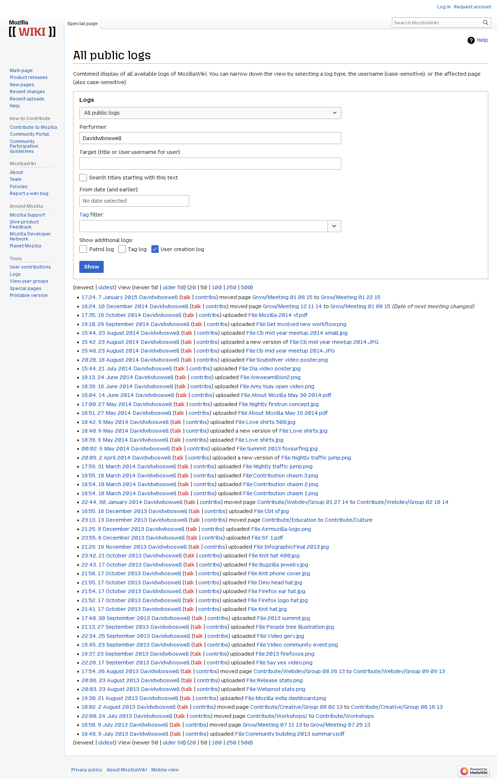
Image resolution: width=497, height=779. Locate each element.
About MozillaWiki (127, 769)
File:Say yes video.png (284, 662)
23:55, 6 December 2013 (112, 537)
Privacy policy (86, 769)
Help (482, 40)
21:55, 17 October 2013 (111, 582)
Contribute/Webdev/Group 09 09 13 (399, 671)
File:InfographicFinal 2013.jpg (291, 547)
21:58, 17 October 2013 (111, 573)
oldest (106, 287)
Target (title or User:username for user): (130, 152)
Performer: (93, 127)
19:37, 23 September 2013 (114, 654)
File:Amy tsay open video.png (277, 386)
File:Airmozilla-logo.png (281, 529)
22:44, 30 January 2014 (111, 502)
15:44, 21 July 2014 (106, 368)
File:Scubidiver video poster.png (287, 360)
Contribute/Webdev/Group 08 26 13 (299, 671)
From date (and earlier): (109, 189)
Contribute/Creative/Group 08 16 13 (397, 707)
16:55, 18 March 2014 (108, 475)
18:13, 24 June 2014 (107, 377)
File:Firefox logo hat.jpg (278, 600)
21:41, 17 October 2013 (111, 609)
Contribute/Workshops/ (277, 716)
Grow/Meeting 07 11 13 (272, 725)
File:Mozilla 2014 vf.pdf (278, 315)
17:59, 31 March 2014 (108, 466)
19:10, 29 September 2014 (115, 324)
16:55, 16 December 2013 (114, 511)
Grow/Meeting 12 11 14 (292, 306)
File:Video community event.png (297, 644)
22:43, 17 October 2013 (111, 564)
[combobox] (210, 113)
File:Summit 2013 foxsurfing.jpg (277, 448)
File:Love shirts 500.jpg (265, 422)
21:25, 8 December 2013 (112, 529)
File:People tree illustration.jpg (295, 627)
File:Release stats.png (274, 680)
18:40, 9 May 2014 (104, 431)
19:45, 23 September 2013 (115, 644)
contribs (205, 297)
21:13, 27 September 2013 (115, 627)
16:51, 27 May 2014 (106, 413)
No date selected (105, 201)
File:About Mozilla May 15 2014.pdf (283, 413)
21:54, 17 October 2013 (111, 591)
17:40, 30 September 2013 (115, 618)
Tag (84, 214)
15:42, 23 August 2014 (110, 342)
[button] (334, 226)
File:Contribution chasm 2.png (280, 484)
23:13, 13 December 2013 (114, 520)
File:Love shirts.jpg (303, 431)
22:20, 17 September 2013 (115, 662)
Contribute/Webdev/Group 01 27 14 (303, 502)
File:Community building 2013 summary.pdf (290, 734)
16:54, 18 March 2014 (108, 484)
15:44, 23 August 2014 (110, 333)
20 (192, 287)
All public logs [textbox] (102, 113)
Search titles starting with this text (133, 177)
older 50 (173, 287)
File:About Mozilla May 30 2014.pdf (286, 395)
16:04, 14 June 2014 (107, 395)
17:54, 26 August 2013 (110, 671)
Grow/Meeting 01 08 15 (283, 297)
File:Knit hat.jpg (267, 609)
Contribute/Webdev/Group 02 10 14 (403, 502)
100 (217, 287)
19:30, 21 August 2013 (109, 698)
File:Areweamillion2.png (270, 377)
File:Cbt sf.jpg (271, 511)
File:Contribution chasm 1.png (280, 493)
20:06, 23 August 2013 (110, 680)
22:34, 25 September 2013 (115, 636)
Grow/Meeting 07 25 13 (340, 725)
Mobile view (165, 769)
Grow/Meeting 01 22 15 (351, 297)
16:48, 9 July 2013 (104, 734)
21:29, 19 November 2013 (114, 547)
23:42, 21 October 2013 (111, 555)
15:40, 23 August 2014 (110, 350)
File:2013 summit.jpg (283, 618)
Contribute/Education (289, 520)
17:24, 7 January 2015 (109, 297)
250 (231, 287)
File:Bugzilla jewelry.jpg (278, 564)
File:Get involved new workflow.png (301, 324)
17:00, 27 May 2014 (106, 404)
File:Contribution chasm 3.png (280, 475)
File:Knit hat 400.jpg (274, 555)
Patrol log (101, 249)
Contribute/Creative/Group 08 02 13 (296, 707)
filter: (91, 214)
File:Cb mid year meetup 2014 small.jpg (296, 333)
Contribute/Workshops (345, 716)
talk (186, 297)
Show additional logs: (106, 240)
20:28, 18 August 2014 (110, 360)
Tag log (137, 249)
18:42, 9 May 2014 (104, 422)
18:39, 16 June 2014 (107, 386)
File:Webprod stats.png (275, 689)
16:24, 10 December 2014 (114, 306)
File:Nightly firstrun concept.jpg (279, 404)
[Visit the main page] (32, 29)
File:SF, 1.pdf (267, 537)
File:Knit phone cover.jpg (279, 573)
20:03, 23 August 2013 (110, 689)
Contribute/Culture (349, 520)
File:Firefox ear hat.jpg (276, 591)
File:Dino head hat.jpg (275, 582)
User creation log (182, 249)
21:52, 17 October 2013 (111, 600)
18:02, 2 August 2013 (108, 707)
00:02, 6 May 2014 (105, 448)
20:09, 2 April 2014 (106, 457)
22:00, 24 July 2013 (106, 716)
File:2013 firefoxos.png (284, 654)
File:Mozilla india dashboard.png (285, 698)
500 (246, 287)
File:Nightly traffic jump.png (316, 457)
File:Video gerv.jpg (280, 636)
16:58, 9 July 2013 (104, 725)
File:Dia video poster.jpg (270, 368)
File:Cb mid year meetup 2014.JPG (334, 342)
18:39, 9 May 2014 (104, 440)
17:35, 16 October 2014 (111, 315)
